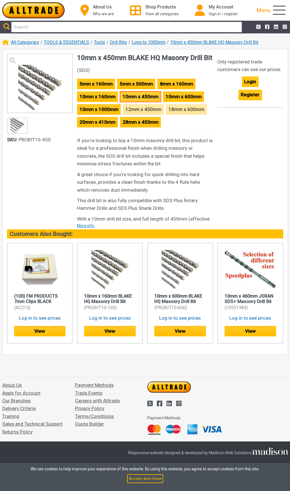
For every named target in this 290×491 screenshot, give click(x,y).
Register (250, 94)
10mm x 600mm (184, 96)
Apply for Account (21, 393)
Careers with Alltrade (97, 401)
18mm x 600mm (186, 109)
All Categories (25, 42)
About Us (12, 385)
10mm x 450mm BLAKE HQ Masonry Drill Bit (214, 42)
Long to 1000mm (148, 42)
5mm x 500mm (136, 84)
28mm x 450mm (141, 122)
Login (250, 81)
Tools (99, 42)
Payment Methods (94, 385)
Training (10, 416)
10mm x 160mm (98, 96)
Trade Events (89, 393)
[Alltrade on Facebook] (266, 27)
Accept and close (145, 478)
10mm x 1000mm (99, 109)
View (39, 331)
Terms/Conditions (94, 416)
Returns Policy (17, 432)
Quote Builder (89, 424)
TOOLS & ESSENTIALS (66, 42)
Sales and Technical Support (32, 424)
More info (85, 225)
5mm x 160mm (96, 84)
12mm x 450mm (143, 109)
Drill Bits (118, 42)
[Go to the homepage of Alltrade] (33, 10)
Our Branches (16, 401)
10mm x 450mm (141, 96)
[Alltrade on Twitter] (258, 27)
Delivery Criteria (19, 408)
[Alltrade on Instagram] (284, 27)
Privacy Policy (89, 408)
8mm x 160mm (176, 84)
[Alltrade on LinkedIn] (275, 27)
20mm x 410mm (98, 122)
